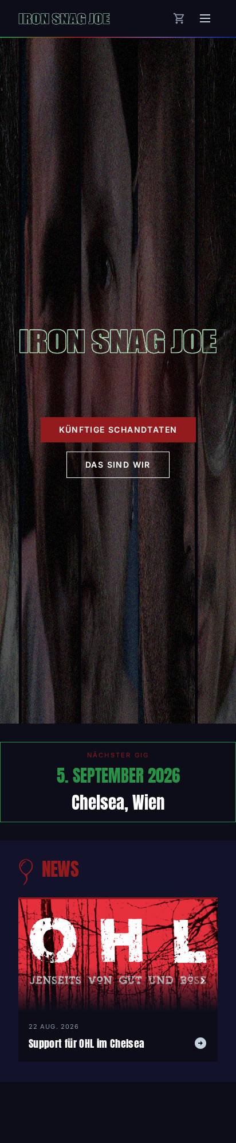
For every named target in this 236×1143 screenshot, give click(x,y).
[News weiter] (202, 980)
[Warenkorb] (179, 18)
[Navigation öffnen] (205, 18)
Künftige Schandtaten (118, 429)
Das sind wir (118, 464)
